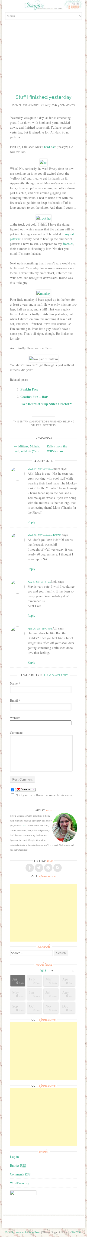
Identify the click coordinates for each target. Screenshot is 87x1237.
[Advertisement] (43, 62)
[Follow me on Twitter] (39, 868)
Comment (16, 732)
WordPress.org (19, 1183)
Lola (47, 675)
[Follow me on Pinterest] (48, 868)
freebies (68, 244)
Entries (18, 1165)
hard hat (49, 147)
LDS (24, 825)
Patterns (48, 425)
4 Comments (66, 105)
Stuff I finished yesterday (43, 97)
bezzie (57, 535)
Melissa (21, 105)
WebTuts (76, 1232)
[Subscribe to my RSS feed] (57, 868)
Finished (56, 421)
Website (15, 718)
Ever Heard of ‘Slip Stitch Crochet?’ (46, 403)
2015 (43, 970)
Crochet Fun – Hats (34, 396)
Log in (14, 1156)
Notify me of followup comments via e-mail (45, 795)
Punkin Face (29, 389)
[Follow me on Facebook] (30, 868)
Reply (31, 522)
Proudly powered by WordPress (23, 1232)
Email (15, 700)
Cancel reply (60, 675)
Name (15, 683)
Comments (20, 1174)
